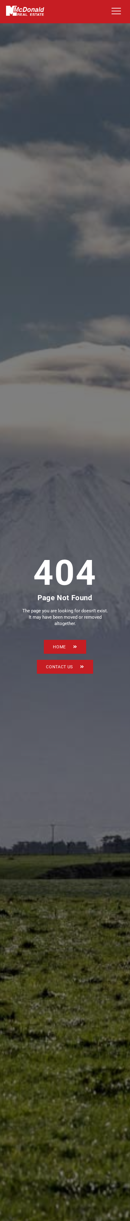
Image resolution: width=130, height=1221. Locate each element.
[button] (115, 11)
